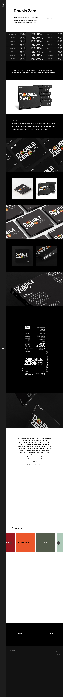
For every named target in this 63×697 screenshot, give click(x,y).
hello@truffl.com (3, 584)
